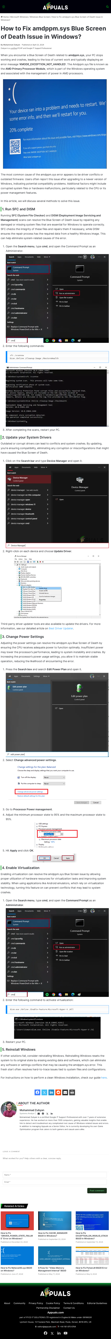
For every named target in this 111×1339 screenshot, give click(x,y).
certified (14, 48)
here (104, 1077)
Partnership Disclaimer (48, 1307)
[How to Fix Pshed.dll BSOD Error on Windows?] (92, 1255)
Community (19, 1303)
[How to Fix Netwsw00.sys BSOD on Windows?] (17, 1255)
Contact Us (69, 1307)
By (2, 45)
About (7, 1303)
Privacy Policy (36, 1303)
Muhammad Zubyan (10, 45)
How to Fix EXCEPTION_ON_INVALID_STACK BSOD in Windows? (92, 1236)
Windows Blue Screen (40, 17)
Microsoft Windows (19, 17)
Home (6, 17)
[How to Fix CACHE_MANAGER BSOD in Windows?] (54, 1220)
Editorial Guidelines (97, 1303)
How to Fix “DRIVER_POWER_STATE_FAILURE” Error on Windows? (17, 1236)
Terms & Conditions (73, 1303)
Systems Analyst (27, 1113)
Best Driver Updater (61, 628)
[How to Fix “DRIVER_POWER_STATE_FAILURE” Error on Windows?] (17, 1220)
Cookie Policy (53, 1303)
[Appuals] (55, 6)
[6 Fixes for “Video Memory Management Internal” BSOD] (54, 1255)
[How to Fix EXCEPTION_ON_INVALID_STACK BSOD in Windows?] (92, 1220)
